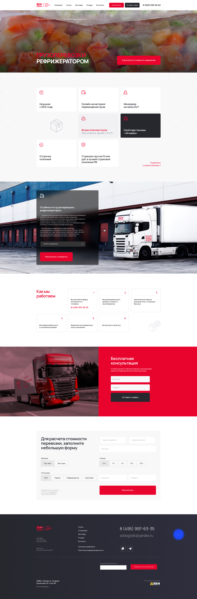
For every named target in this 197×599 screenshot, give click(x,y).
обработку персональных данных (130, 406)
